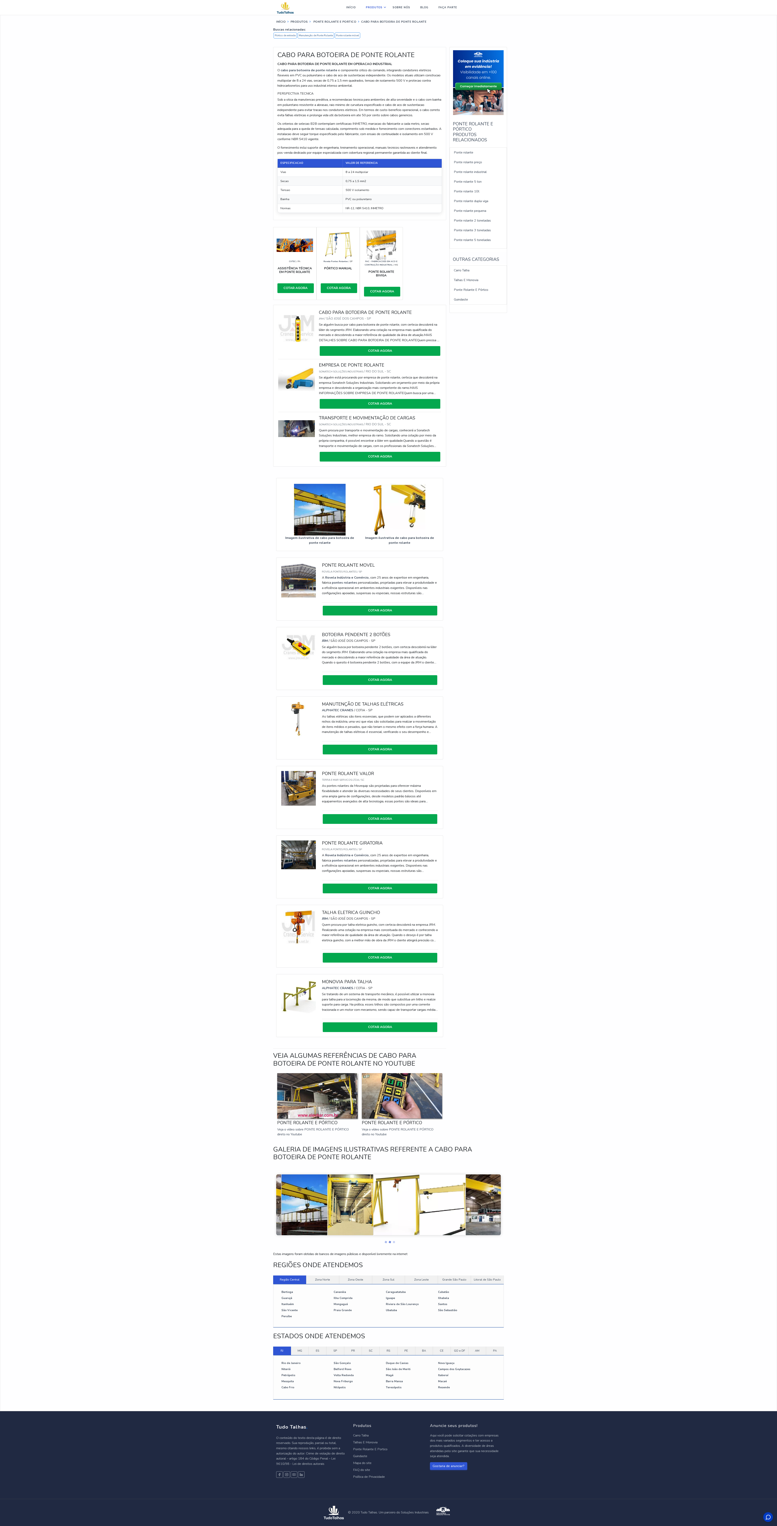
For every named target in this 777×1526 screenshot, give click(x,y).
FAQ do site (361, 1470)
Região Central (289, 1280)
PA (495, 1351)
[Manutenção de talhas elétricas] (298, 719)
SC (371, 1351)
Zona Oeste (355, 1280)
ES (317, 1351)
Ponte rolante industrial (470, 172)
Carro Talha (461, 270)
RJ (282, 1351)
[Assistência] (295, 245)
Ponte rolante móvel (347, 35)
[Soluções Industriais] (443, 1512)
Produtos (374, 7)
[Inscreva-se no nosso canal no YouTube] (294, 1474)
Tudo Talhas (292, 1427)
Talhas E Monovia (466, 280)
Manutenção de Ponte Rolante (316, 35)
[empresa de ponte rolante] (296, 379)
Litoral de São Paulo (487, 1280)
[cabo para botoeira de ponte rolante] (296, 328)
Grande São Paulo (454, 1280)
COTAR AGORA (295, 288)
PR (353, 1351)
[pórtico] (338, 245)
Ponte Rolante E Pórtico (471, 290)
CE (442, 1351)
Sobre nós (401, 7)
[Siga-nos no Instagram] (286, 1474)
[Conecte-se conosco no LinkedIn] (301, 1474)
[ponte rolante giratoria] (298, 854)
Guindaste (461, 299)
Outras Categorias (476, 259)
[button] (384, 1241)
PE (406, 1351)
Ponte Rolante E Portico (370, 1449)
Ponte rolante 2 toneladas (472, 220)
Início (351, 7)
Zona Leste (421, 1280)
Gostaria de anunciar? (449, 1466)
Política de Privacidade (369, 1477)
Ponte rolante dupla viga (471, 201)
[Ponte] (381, 245)
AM (477, 1351)
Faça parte (447, 7)
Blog (424, 7)
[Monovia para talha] (298, 996)
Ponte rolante (463, 152)
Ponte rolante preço (468, 162)
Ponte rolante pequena (470, 211)
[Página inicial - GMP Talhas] (289, 7)
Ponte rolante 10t (466, 191)
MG (300, 1351)
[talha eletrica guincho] (298, 927)
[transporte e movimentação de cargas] (296, 428)
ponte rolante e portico (334, 22)
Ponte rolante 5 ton (468, 181)
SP (335, 1351)
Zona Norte (322, 1280)
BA (424, 1351)
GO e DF (459, 1351)
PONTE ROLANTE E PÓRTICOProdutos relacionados (473, 132)
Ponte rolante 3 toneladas (472, 230)
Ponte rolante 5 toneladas (472, 240)
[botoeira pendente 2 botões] (298, 647)
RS (388, 1351)
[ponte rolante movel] (298, 580)
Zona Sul (388, 1280)
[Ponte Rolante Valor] (298, 788)
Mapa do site (362, 1463)
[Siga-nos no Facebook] (279, 1474)
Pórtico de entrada (285, 35)
